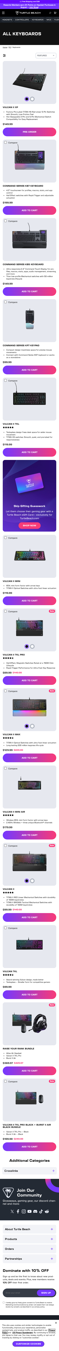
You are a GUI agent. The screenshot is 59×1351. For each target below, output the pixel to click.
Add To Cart (39, 211)
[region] (29, 1335)
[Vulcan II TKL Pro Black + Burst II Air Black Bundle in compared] (5, 1081)
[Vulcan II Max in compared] (5, 691)
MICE (49, 20)
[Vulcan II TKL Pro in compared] (5, 611)
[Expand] (52, 1230)
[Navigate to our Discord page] (35, 1212)
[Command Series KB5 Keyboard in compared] (5, 221)
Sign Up (46, 1293)
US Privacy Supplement (24, 1332)
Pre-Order (29, 132)
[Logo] (28, 13)
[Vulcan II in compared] (5, 846)
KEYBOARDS (37, 20)
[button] (29, 1230)
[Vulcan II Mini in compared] (5, 538)
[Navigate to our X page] (12, 1212)
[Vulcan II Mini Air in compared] (5, 768)
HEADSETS (7, 20)
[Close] (56, 1323)
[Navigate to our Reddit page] (47, 1212)
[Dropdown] (3, 13)
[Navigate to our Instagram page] (24, 1212)
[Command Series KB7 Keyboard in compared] (5, 143)
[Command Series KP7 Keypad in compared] (5, 302)
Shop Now (29, 526)
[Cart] (55, 13)
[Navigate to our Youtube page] (29, 1212)
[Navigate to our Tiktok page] (41, 1212)
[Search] (50, 13)
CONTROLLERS (22, 20)
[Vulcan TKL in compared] (5, 928)
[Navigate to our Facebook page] (18, 1212)
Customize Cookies (28, 1344)
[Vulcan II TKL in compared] (5, 381)
